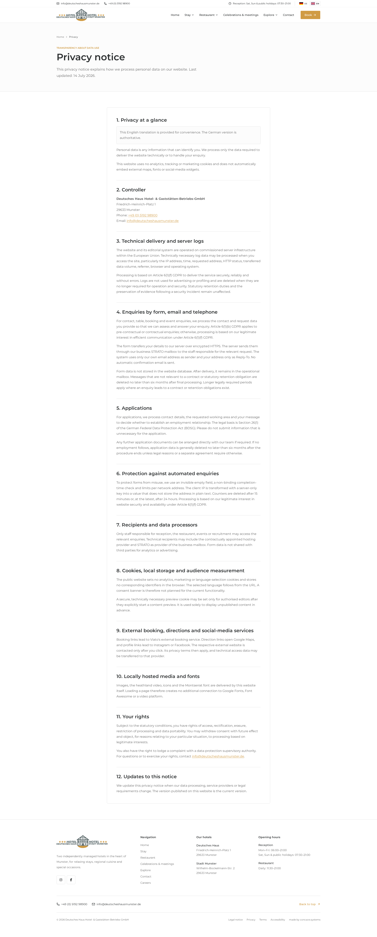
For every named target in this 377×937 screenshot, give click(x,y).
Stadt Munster (206, 863)
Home (175, 15)
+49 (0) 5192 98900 (119, 3)
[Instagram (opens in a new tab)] (61, 879)
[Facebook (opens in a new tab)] (71, 879)
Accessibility (278, 919)
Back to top (307, 904)
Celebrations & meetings (240, 15)
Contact (288, 15)
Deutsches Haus (207, 845)
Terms (263, 919)
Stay (188, 15)
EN (317, 3)
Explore (269, 15)
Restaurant (207, 15)
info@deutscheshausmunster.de (80, 3)
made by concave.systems (304, 919)
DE (305, 3)
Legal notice (235, 919)
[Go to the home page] (81, 15)
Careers (145, 883)
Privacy (251, 919)
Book (308, 15)
